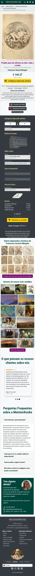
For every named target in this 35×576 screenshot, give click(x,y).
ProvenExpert (12, 392)
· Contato (5, 533)
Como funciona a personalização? (15, 420)
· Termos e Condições (8, 537)
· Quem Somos (6, 545)
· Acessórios (21, 541)
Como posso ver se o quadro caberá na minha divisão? (16, 455)
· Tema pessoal (22, 533)
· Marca (4, 535)
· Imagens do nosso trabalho (25, 539)
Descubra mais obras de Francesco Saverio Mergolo (17, 276)
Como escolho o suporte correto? (14, 462)
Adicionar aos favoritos (18, 108)
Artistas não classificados (21, 6)
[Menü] (2, 2)
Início (2, 6)
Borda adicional (8, 127)
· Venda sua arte (22, 535)
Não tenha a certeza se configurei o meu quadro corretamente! (17, 469)
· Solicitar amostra (23, 543)
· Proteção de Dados (7, 539)
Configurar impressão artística (19, 81)
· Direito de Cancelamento (9, 541)
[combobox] (17, 129)
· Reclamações (6, 543)
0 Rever (21, 112)
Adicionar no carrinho (18, 220)
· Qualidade (21, 537)
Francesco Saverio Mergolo (9, 8)
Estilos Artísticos (9, 6)
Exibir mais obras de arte (17, 350)
